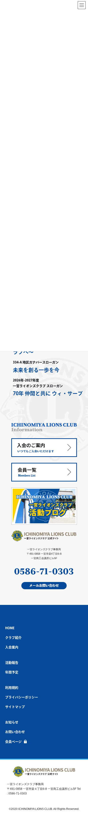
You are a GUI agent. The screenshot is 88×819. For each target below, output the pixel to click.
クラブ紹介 (13, 637)
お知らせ (11, 722)
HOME (10, 628)
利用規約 (11, 687)
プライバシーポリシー (21, 697)
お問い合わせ (15, 731)
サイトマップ (15, 706)
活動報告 (11, 662)
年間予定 (11, 672)
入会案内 (11, 647)
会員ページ (13, 741)
